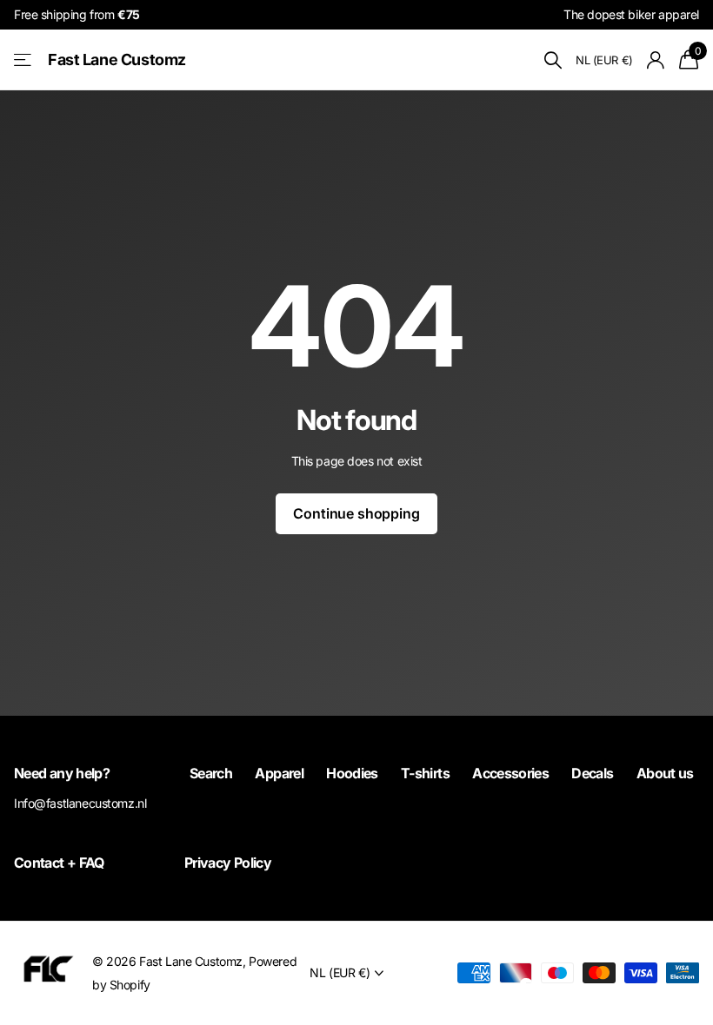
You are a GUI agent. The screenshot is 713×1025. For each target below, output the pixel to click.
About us (665, 773)
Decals (592, 773)
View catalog (24, 60)
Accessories (510, 773)
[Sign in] (656, 60)
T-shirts (425, 773)
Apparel (279, 773)
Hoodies (352, 773)
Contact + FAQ (59, 862)
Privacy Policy (227, 862)
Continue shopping (356, 513)
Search (211, 773)
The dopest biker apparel (631, 14)
